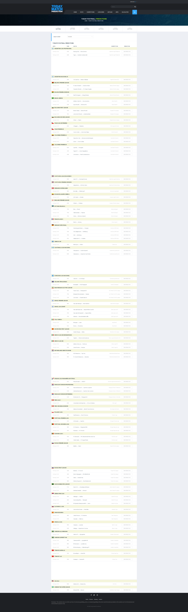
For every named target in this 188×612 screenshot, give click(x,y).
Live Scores (101, 12)
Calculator (125, 12)
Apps (117, 12)
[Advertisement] (94, 66)
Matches (58, 29)
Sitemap (96, 599)
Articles (110, 12)
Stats (81, 12)
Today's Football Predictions (95, 20)
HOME (75, 12)
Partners (91, 599)
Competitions (90, 12)
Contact (100, 599)
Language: (133, 1)
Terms (87, 599)
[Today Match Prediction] (57, 8)
